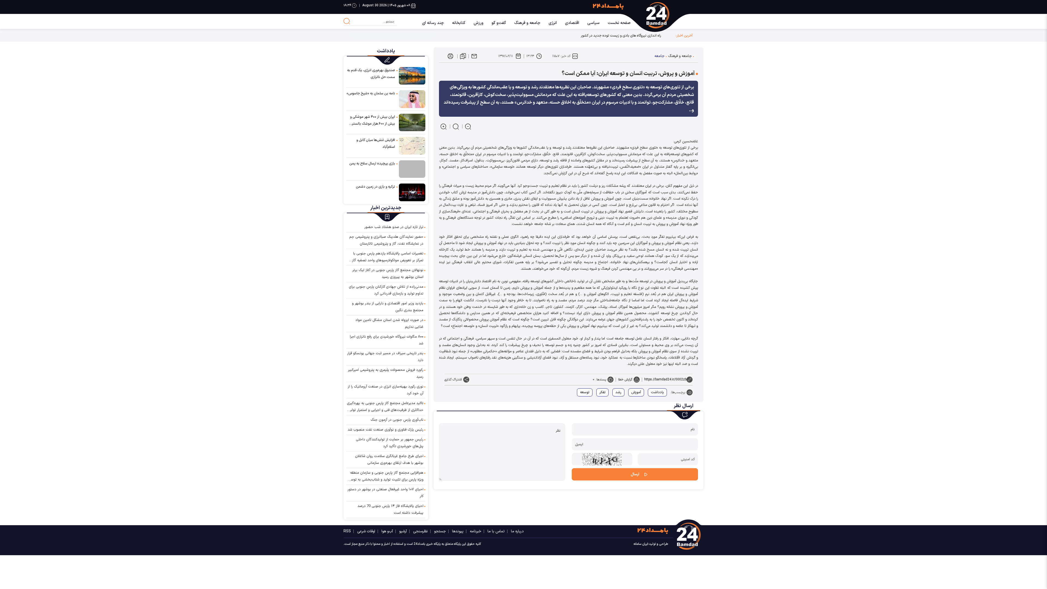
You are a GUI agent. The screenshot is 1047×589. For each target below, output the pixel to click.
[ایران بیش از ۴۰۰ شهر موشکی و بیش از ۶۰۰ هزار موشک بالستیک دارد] (412, 122)
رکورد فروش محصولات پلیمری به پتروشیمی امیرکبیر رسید (385, 373)
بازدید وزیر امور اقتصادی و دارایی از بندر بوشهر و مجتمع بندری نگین (387, 307)
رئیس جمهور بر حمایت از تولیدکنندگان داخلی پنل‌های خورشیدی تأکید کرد (389, 443)
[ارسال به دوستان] (474, 56)
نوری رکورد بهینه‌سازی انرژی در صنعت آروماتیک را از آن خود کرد (385, 390)
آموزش (636, 392)
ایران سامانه (640, 544)
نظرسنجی (420, 531)
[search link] (347, 21)
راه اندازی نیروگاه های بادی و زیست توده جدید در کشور (621, 35)
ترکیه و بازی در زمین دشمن (375, 187)
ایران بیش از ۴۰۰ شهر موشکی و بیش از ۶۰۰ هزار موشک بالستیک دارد (372, 120)
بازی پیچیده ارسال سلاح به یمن (372, 163)
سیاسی (593, 23)
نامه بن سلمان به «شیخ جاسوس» (371, 93)
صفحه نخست (619, 23)
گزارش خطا (625, 379)
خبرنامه (475, 531)
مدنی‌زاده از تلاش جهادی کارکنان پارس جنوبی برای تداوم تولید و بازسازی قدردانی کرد (386, 290)
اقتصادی (572, 23)
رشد (618, 392)
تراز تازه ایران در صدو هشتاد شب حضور (393, 227)
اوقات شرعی (366, 531)
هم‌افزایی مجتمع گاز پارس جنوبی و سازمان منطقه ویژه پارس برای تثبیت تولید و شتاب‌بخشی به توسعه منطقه (385, 476)
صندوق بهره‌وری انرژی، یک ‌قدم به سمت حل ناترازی (371, 74)
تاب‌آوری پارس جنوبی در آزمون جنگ (397, 420)
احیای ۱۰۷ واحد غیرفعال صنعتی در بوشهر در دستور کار (385, 493)
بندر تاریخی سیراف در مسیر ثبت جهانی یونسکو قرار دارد (385, 357)
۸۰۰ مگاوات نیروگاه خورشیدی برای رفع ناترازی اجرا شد (386, 340)
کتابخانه (458, 23)
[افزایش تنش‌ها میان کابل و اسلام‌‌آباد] (412, 145)
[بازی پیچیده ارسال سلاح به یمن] (412, 169)
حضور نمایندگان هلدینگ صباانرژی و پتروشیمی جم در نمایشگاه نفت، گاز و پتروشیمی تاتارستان (386, 240)
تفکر (602, 392)
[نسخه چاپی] (450, 56)
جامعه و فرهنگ (527, 23)
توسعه (584, 392)
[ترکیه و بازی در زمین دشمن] (412, 192)
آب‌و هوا (387, 531)
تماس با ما (496, 531)
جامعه (659, 56)
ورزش (478, 23)
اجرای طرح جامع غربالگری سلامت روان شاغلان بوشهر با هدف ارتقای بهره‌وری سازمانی (389, 459)
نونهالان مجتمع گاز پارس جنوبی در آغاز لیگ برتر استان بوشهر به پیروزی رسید (387, 274)
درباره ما (517, 531)
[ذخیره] (463, 56)
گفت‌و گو (499, 23)
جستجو (440, 531)
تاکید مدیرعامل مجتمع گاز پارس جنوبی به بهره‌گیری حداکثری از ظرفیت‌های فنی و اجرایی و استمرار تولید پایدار (385, 407)
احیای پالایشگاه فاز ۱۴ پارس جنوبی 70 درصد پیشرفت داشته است (390, 509)
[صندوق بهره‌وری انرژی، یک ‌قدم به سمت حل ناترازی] (412, 76)
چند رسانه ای (433, 23)
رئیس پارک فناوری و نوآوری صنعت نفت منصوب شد (385, 429)
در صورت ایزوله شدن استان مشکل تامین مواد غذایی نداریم (389, 323)
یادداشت (657, 392)
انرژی (553, 23)
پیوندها (458, 531)
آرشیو (403, 531)
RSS (347, 531)
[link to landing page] (663, 15)
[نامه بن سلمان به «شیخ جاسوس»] (412, 99)
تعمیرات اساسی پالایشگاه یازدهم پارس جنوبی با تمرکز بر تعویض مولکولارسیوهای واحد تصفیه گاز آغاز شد (387, 257)
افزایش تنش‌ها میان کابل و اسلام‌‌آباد (375, 143)
